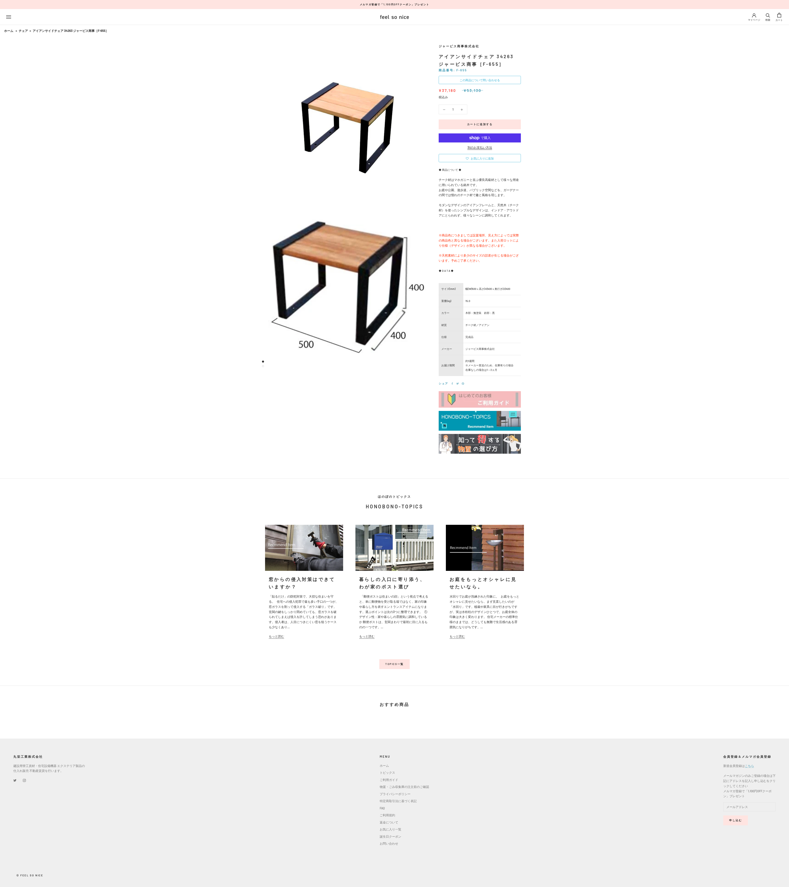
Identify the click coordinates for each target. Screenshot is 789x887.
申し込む (735, 820)
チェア (23, 30)
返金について (389, 822)
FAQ (382, 808)
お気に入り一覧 (390, 829)
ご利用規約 (387, 815)
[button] (480, 158)
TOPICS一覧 (394, 664)
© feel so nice (29, 875)
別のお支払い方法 (479, 147)
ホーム (8, 30)
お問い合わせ (389, 843)
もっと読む (276, 636)
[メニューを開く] (8, 17)
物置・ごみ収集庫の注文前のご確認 (404, 787)
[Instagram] (24, 780)
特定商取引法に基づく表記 (398, 801)
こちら (749, 766)
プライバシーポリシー (395, 794)
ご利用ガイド (389, 780)
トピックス (387, 772)
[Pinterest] (463, 383)
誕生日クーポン (390, 836)
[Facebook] (452, 383)
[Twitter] (457, 383)
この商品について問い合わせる (480, 80)
